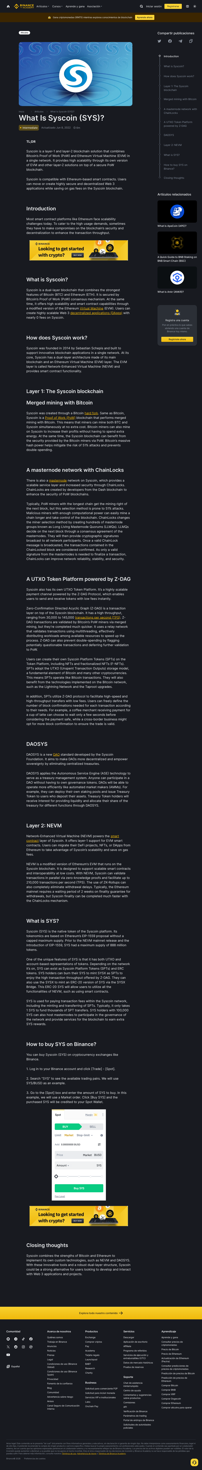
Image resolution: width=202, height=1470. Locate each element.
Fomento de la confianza (59, 1383)
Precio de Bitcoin (170, 1349)
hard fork (91, 413)
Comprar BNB (168, 1389)
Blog (49, 1388)
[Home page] (24, 6)
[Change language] (187, 6)
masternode (58, 480)
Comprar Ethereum (171, 1403)
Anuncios (51, 1346)
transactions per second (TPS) (97, 617)
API (125, 1407)
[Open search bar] (140, 6)
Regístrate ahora (177, 339)
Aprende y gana (169, 1337)
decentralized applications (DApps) (96, 313)
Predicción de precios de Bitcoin (178, 1373)
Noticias (51, 1350)
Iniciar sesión (154, 6)
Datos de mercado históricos (138, 1362)
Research (90, 1368)
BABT (88, 1364)
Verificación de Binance (135, 1411)
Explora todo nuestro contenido (98, 1313)
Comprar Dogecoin (171, 1398)
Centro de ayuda (132, 1390)
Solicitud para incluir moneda (100, 1393)
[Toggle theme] (194, 6)
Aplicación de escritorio (135, 1341)
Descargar (128, 1337)
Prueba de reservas (133, 1367)
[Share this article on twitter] (159, 41)
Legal (50, 1359)
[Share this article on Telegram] (180, 41)
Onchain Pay (91, 1406)
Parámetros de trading (135, 1415)
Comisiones (129, 1402)
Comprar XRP (168, 1394)
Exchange (90, 1337)
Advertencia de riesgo (86, 1453)
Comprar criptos (93, 1341)
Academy (90, 1350)
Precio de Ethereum (171, 1353)
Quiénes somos (55, 1337)
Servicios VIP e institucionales (100, 1397)
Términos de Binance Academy (112, 1453)
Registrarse (173, 6)
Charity (89, 1372)
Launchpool (91, 1359)
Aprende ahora (144, 17)
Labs (87, 1401)
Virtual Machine (91, 308)
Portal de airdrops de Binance (138, 1420)
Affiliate (127, 1346)
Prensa (50, 1355)
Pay (87, 1346)
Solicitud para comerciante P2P (101, 1388)
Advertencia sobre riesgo (60, 1396)
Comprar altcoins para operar (176, 1407)
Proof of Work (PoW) (60, 418)
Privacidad (52, 1379)
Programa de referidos (135, 1350)
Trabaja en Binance (57, 1341)
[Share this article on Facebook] (170, 41)
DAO (56, 754)
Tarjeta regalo (92, 1355)
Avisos (50, 1401)
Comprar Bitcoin (169, 1385)
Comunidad (53, 1392)
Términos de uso (69, 1453)
